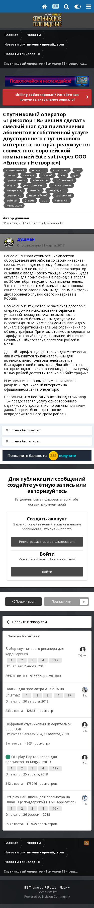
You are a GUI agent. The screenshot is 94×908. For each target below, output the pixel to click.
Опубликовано (40, 245)
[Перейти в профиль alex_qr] (84, 798)
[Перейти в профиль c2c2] (82, 649)
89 (55, 660)
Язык (64, 887)
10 (55, 808)
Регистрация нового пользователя (47, 541)
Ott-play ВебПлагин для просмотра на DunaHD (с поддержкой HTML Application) (41, 800)
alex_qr (16, 701)
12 (55, 768)
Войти (47, 571)
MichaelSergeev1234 (26, 734)
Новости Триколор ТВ (46, 223)
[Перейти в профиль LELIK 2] (84, 725)
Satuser (17, 666)
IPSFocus (50, 887)
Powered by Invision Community (47, 896)
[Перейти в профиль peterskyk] (84, 757)
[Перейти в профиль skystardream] (84, 689)
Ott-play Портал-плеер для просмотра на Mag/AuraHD (31, 759)
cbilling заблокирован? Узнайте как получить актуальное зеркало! (47, 97)
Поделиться (25, 601)
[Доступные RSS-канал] (86, 843)
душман (22, 218)
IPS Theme (31, 887)
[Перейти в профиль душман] (9, 242)
